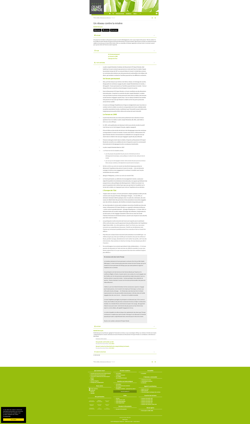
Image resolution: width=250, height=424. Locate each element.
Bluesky (92, 391)
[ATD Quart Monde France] (107, 401)
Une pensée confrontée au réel (105, 342)
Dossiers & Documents (121, 409)
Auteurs (118, 398)
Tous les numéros (124, 391)
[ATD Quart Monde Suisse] (107, 404)
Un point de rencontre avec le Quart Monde (100, 373)
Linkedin (92, 393)
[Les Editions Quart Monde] (99, 401)
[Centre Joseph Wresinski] (99, 408)
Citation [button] (106, 30)
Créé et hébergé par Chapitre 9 (117, 421)
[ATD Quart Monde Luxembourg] (92, 408)
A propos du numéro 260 (146, 398)
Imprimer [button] (97, 30)
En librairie (143, 382)
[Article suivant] (155, 18)
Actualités (143, 373)
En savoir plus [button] (6, 416)
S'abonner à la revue (146, 379)
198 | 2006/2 (111, 348)
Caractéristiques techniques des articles (150, 392)
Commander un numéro (146, 381)
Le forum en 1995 (113, 56)
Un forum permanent (114, 54)
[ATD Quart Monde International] (92, 401)
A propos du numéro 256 (146, 401)
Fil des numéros (94, 388)
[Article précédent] (152, 18)
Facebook (92, 390)
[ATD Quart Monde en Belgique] (92, 404)
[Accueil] (109, 13)
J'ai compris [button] (13, 419)
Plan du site (125, 419)
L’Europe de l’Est (112, 58)
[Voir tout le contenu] (140, 13)
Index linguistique (120, 402)
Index (135, 13)
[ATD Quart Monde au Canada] (99, 404)
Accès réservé (137, 421)
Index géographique (120, 401)
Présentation (120, 13)
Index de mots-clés (120, 399)
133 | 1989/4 (111, 343)
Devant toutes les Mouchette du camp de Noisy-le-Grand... (113, 346)
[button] (113, 13)
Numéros (128, 13)
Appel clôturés (144, 390)
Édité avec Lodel (128, 421)
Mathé (98, 27)
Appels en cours (145, 389)
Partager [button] (114, 30)
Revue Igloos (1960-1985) (147, 410)
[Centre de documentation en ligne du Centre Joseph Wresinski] (107, 408)
